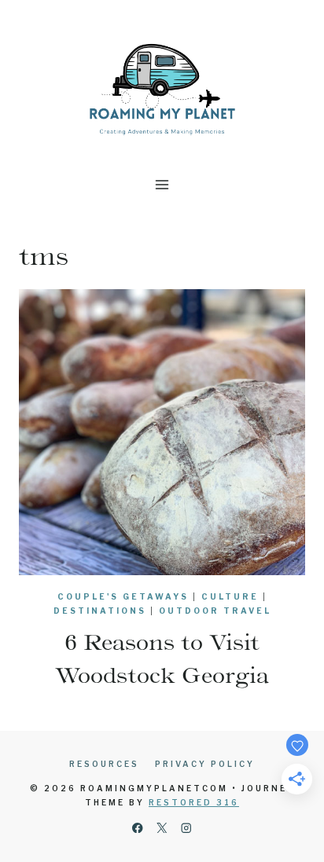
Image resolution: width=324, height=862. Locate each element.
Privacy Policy (205, 763)
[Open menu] (162, 184)
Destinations (99, 610)
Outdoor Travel (215, 610)
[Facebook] (137, 827)
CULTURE (230, 596)
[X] (162, 827)
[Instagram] (186, 827)
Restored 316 (194, 802)
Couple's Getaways (123, 596)
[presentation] (162, 432)
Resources (104, 763)
